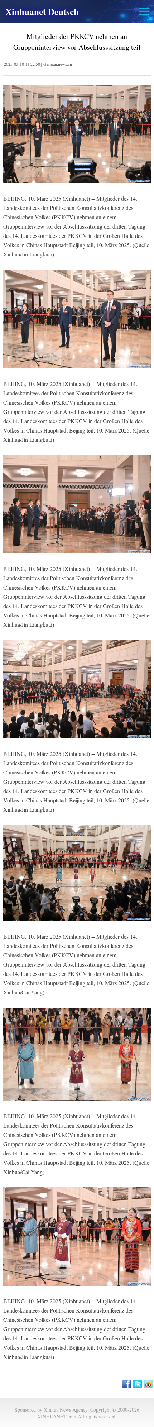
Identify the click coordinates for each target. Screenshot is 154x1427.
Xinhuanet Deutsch (42, 11)
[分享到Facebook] (127, 1384)
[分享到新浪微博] (149, 1384)
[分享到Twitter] (138, 1384)
